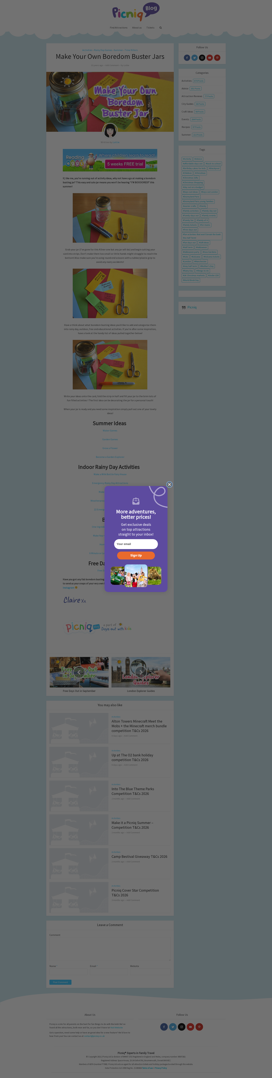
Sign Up (136, 555)
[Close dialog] (169, 484)
